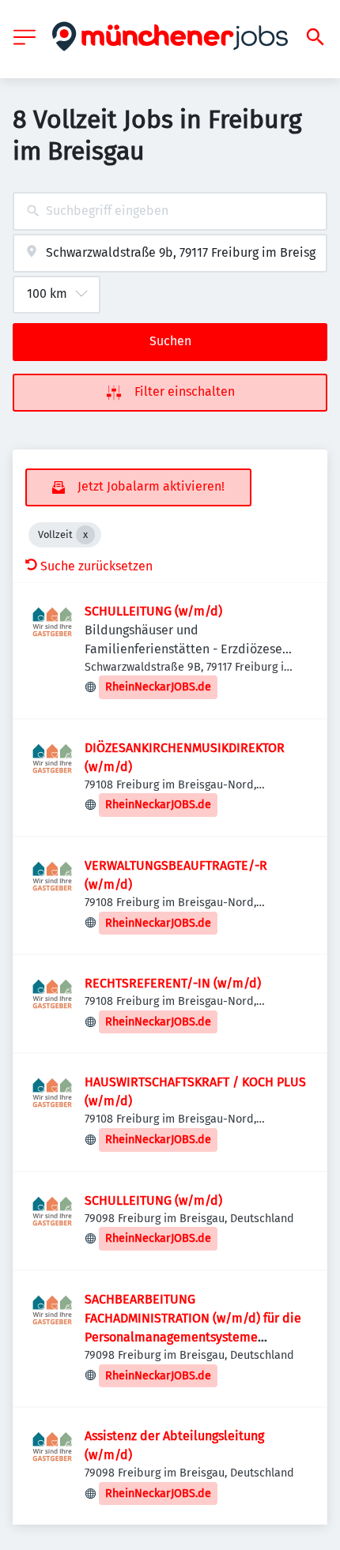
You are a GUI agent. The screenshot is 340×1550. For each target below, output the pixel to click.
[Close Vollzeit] (85, 534)
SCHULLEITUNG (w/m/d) (153, 611)
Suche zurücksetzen (96, 566)
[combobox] (170, 211)
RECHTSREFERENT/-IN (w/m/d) (173, 983)
